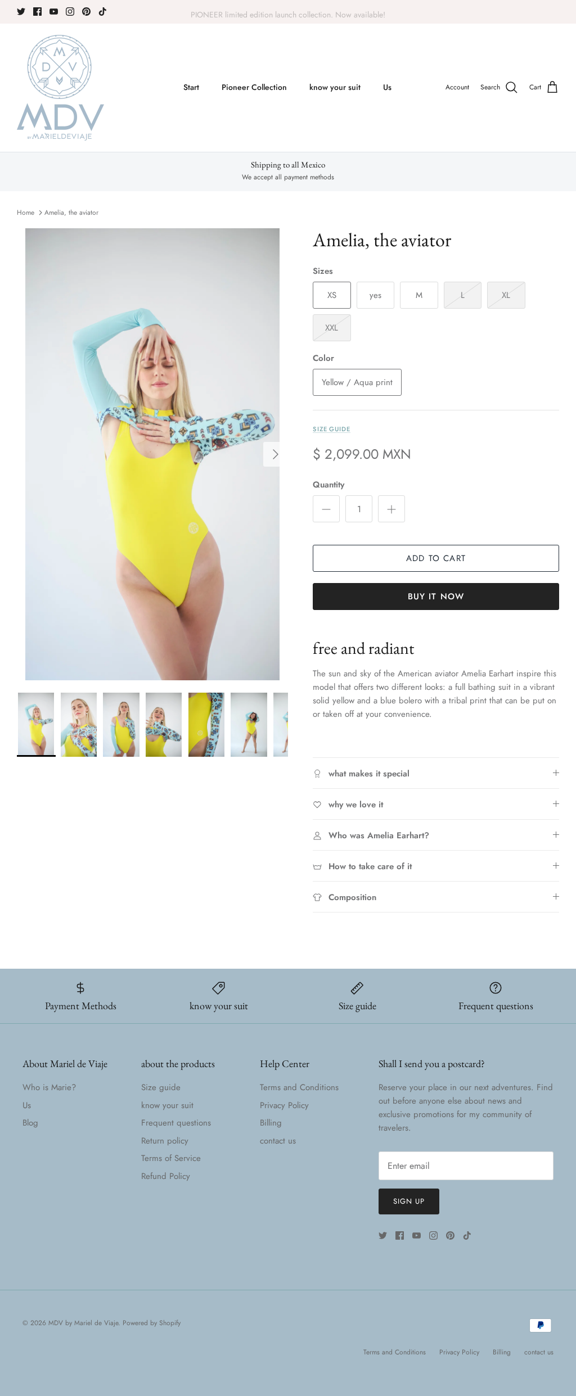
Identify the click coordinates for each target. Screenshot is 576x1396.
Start (191, 87)
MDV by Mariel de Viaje (83, 1323)
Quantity (328, 485)
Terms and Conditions (299, 1087)
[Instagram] (70, 11)
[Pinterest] (86, 11)
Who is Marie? (49, 1087)
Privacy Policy (284, 1105)
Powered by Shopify (152, 1323)
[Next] (275, 454)
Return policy (164, 1141)
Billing (271, 1123)
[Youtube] (54, 11)
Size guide (331, 428)
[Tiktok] (102, 11)
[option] (152, 454)
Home (25, 212)
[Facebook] (37, 11)
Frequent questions (176, 1123)
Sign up (409, 1201)
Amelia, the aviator (71, 212)
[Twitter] (21, 11)
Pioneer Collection (254, 87)
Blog (30, 1123)
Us (387, 87)
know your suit (335, 87)
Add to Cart (436, 558)
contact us (278, 1141)
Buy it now (436, 596)
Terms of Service (171, 1158)
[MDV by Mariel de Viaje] (60, 88)
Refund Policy (165, 1176)
